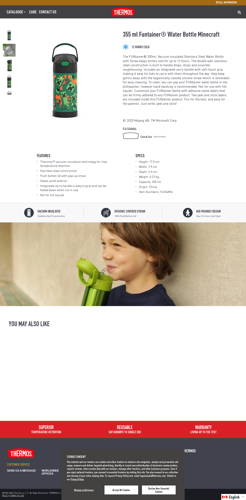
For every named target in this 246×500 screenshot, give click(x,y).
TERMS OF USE (17, 495)
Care (33, 11)
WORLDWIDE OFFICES (50, 472)
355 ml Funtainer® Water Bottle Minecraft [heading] (33, 407)
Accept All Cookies (121, 490)
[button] (233, 497)
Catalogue (17, 11)
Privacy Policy (77, 479)
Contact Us (47, 11)
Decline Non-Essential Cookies (158, 490)
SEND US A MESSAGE (21, 470)
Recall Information (226, 2)
